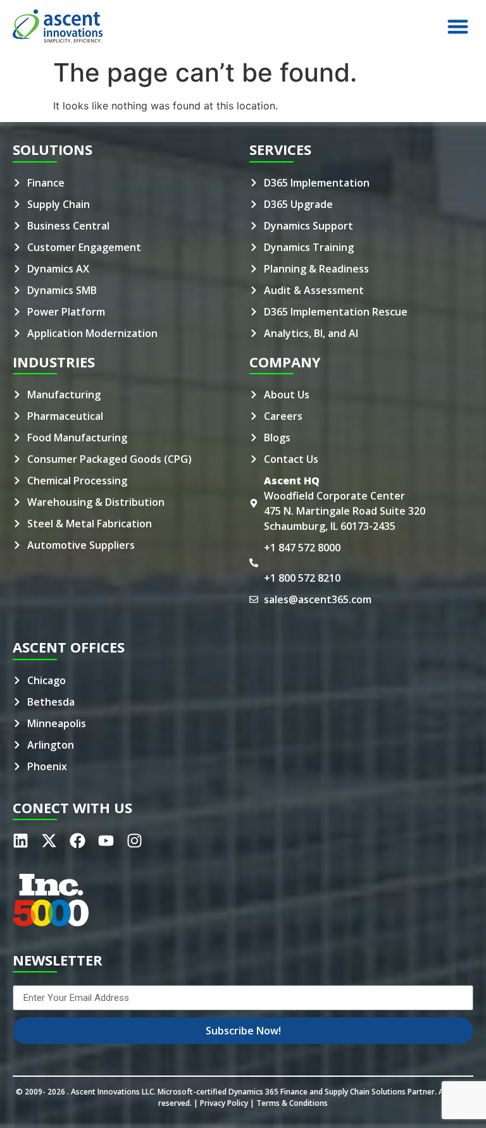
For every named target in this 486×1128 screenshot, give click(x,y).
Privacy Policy (224, 1103)
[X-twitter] (49, 841)
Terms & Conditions (292, 1103)
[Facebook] (77, 841)
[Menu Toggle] (458, 26)
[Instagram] (134, 841)
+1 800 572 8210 (302, 578)
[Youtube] (106, 841)
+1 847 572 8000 (302, 548)
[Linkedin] (20, 841)
